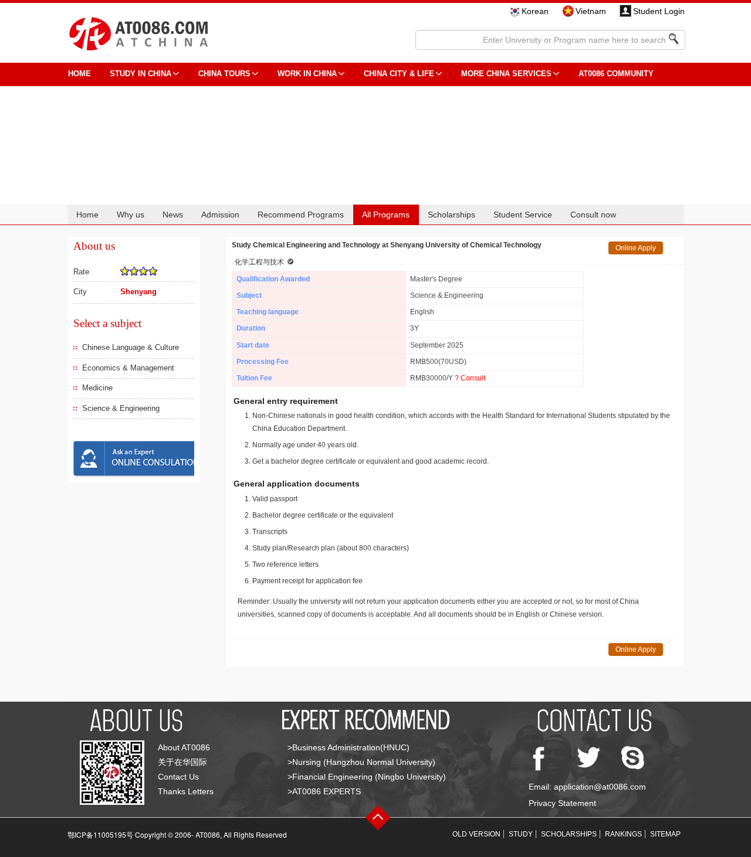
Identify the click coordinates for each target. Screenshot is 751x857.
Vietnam (591, 11)
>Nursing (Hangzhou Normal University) (361, 762)
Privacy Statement (562, 803)
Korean (535, 11)
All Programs (386, 214)
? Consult (470, 378)
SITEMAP (665, 834)
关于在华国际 (182, 762)
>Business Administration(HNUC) (348, 747)
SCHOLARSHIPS (569, 834)
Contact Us (178, 776)
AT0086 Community (616, 73)
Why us (130, 214)
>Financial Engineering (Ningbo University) (366, 776)
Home (87, 214)
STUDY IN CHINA (140, 73)
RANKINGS (623, 834)
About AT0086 (184, 747)
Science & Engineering (121, 408)
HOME (79, 73)
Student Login (659, 11)
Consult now (593, 214)
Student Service (522, 214)
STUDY (521, 834)
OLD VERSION (476, 834)
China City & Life (399, 73)
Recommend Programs (301, 214)
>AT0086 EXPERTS (324, 791)
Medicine (97, 387)
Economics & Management (128, 367)
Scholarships (451, 214)
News (173, 214)
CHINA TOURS (224, 73)
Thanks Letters (186, 791)
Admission (220, 214)
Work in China (307, 73)
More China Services (506, 73)
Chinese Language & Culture (130, 347)
